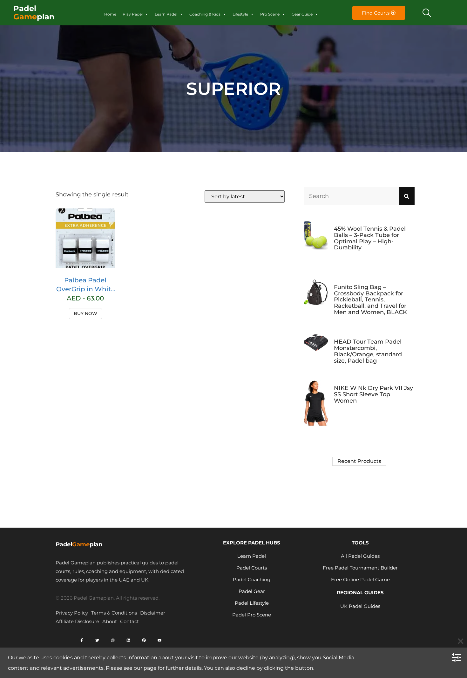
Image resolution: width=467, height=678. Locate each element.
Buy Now (85, 313)
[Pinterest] (144, 640)
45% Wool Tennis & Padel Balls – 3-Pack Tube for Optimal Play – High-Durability (370, 238)
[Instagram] (113, 640)
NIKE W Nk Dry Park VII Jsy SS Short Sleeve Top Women (373, 394)
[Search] (407, 196)
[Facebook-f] (82, 640)
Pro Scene (270, 14)
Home (110, 14)
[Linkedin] (128, 640)
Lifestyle (240, 14)
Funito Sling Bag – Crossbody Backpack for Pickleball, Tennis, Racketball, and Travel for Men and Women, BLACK (370, 300)
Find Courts (375, 13)
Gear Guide (302, 14)
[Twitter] (97, 640)
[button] (427, 13)
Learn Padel (166, 14)
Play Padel (133, 14)
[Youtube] (159, 640)
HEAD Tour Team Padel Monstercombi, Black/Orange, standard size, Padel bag (368, 351)
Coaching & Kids (204, 14)
